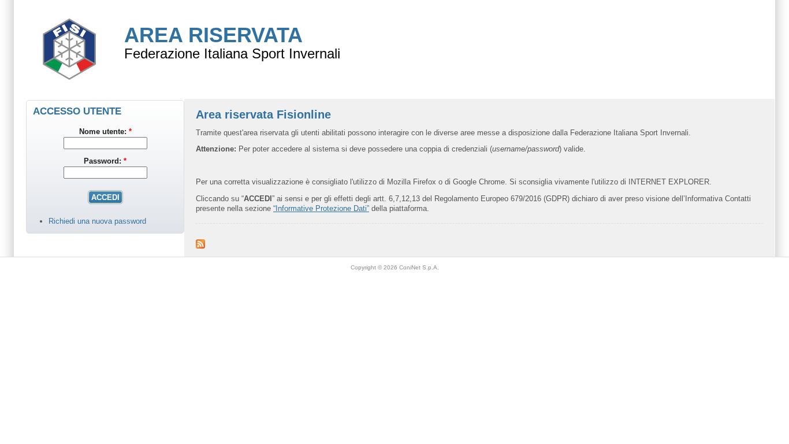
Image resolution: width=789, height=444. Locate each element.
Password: (105, 161)
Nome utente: (105, 131)
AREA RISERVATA (213, 35)
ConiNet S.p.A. (419, 267)
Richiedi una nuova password (97, 221)
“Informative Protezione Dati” (321, 208)
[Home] (69, 92)
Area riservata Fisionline (263, 114)
